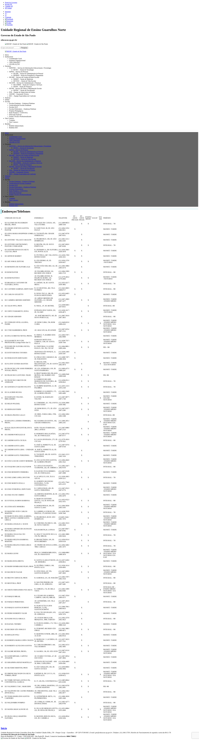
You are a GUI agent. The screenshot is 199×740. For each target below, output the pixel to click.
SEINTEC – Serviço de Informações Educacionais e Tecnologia (30, 68)
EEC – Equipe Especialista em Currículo (22, 96)
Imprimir (8, 12)
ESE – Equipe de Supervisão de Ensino (22, 92)
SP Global (8, 8)
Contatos (12, 120)
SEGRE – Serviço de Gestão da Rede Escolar (24, 77)
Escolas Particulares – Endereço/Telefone (22, 109)
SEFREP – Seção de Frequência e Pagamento (28, 75)
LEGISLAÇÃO (14, 64)
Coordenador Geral (15, 59)
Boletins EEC (13, 128)
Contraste (8, 17)
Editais (7, 100)
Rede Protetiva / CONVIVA (18, 113)
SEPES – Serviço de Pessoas (18, 72)
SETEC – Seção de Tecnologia (23, 70)
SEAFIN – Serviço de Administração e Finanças (25, 83)
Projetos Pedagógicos (16, 111)
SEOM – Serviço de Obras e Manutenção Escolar (25, 88)
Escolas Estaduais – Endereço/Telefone (22, 103)
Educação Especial (15, 114)
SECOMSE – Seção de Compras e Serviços (27, 85)
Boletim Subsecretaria (16, 126)
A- (6, 15)
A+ (6, 13)
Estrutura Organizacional (17, 60)
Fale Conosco (13, 122)
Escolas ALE (13, 107)
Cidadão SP (9, 6)
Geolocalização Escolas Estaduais (20, 105)
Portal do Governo (11, 2)
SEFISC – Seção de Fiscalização (24, 90)
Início (7, 55)
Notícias (7, 98)
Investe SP (8, 4)
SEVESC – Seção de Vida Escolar (24, 81)
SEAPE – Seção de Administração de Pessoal (28, 73)
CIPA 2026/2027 (14, 62)
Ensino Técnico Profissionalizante (20, 116)
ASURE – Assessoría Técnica (19, 94)
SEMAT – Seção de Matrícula (23, 79)
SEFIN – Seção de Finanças (22, 86)
